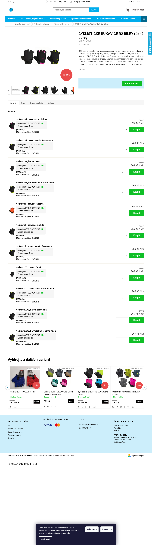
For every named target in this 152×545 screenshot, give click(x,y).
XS (113, 407)
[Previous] (7, 387)
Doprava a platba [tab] (36, 103)
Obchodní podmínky (15, 432)
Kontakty (11, 2)
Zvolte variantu (132, 83)
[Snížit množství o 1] (118, 129)
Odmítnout (92, 529)
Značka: (85, 45)
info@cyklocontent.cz (90, 424)
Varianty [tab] (13, 103)
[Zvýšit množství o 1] (126, 129)
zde (68, 533)
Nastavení (45, 539)
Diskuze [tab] (51, 103)
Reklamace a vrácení (15, 429)
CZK (131, 2)
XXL (15, 407)
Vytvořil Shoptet (138, 456)
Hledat (94, 10)
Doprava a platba (14, 435)
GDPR (10, 426)
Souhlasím (107, 529)
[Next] (144, 387)
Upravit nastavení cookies (64, 455)
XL (11, 407)
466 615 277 (86, 428)
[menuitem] (12, 19)
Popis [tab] (23, 103)
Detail (36, 402)
